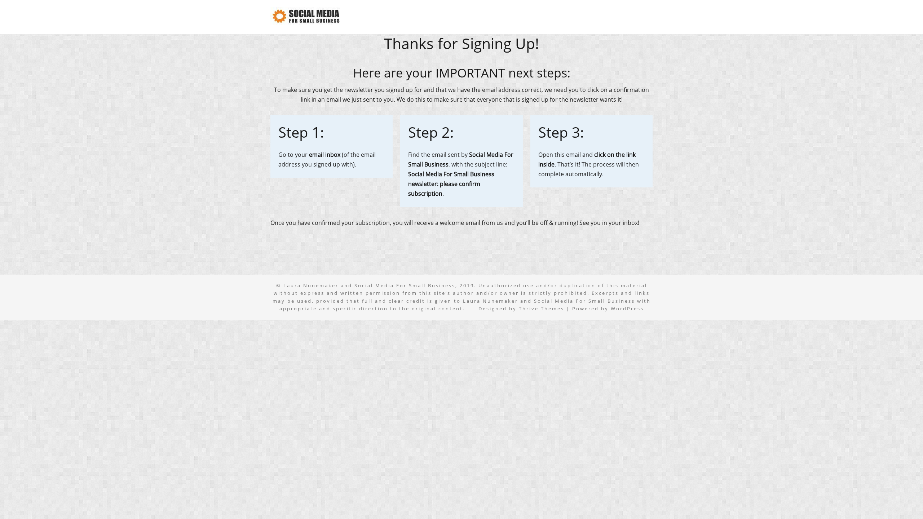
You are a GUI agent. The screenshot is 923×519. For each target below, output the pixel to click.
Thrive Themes (541, 309)
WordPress (627, 309)
